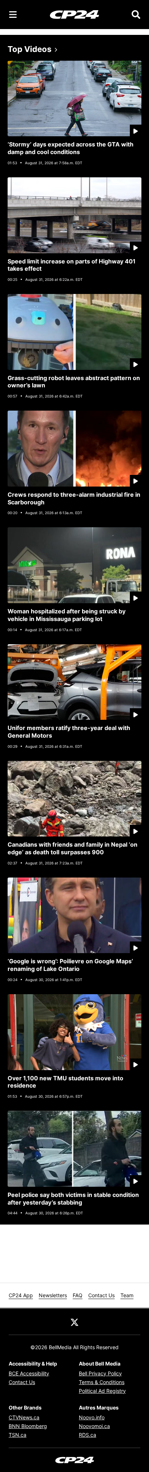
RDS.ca (87, 1435)
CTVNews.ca (24, 1417)
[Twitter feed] (74, 1321)
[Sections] (13, 14)
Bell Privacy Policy (100, 1373)
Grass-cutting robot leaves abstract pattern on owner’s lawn (74, 381)
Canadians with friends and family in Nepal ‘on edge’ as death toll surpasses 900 (72, 848)
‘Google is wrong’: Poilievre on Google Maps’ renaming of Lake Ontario (70, 964)
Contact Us (101, 1295)
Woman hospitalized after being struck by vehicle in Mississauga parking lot (66, 615)
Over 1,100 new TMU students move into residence (65, 1081)
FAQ (77, 1295)
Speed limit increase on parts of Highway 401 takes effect (72, 265)
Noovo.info (92, 1417)
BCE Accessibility (29, 1373)
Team (126, 1295)
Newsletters (53, 1295)
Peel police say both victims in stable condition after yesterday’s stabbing (73, 1198)
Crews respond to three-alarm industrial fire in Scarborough (74, 498)
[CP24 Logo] (74, 14)
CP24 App (21, 1295)
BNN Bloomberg (28, 1426)
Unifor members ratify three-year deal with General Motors (69, 731)
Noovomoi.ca (94, 1426)
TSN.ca (17, 1435)
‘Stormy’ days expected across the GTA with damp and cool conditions (70, 148)
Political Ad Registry (102, 1391)
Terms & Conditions (101, 1382)
